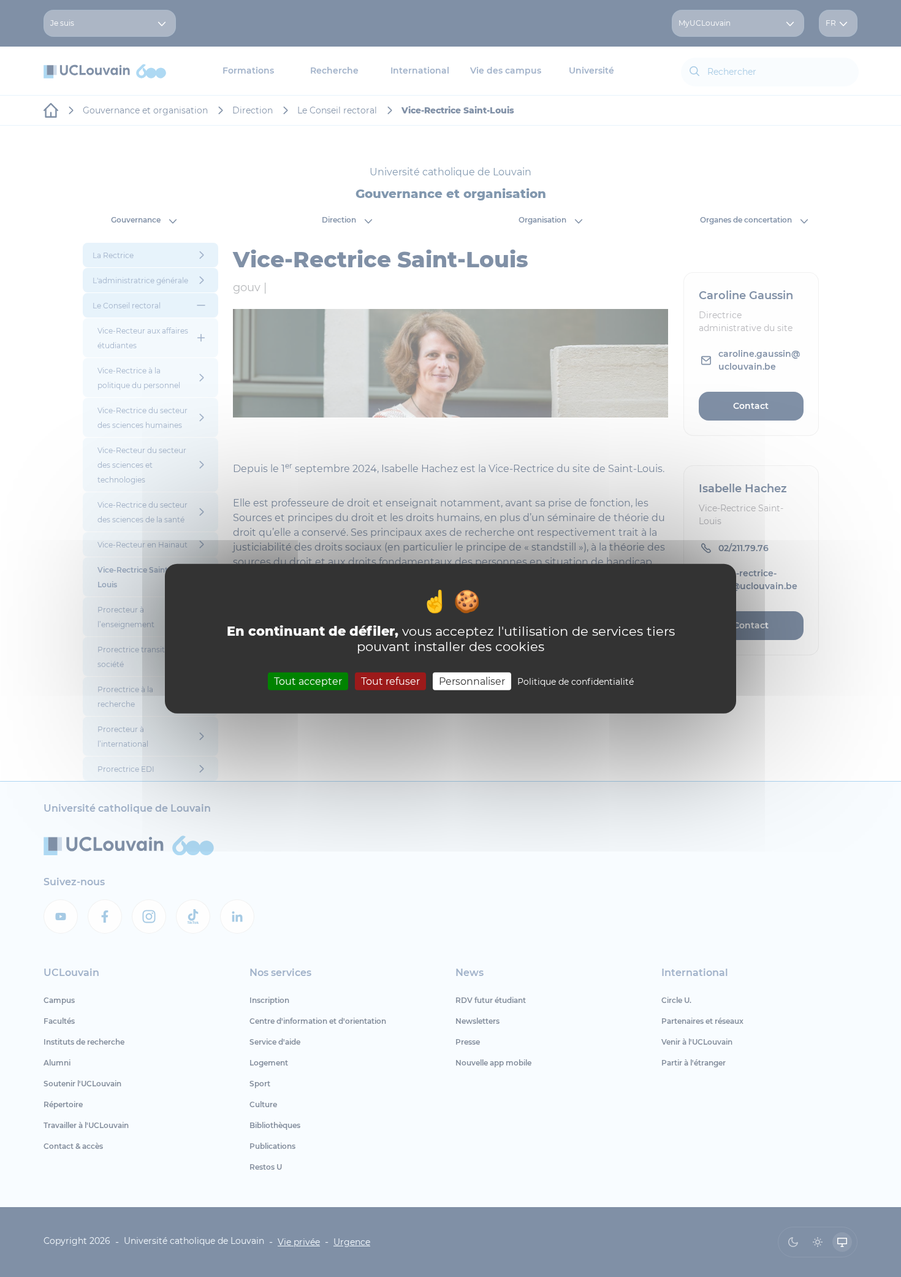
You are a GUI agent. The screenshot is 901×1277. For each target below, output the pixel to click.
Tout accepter (308, 681)
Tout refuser (390, 681)
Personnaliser (472, 681)
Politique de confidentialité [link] (575, 681)
